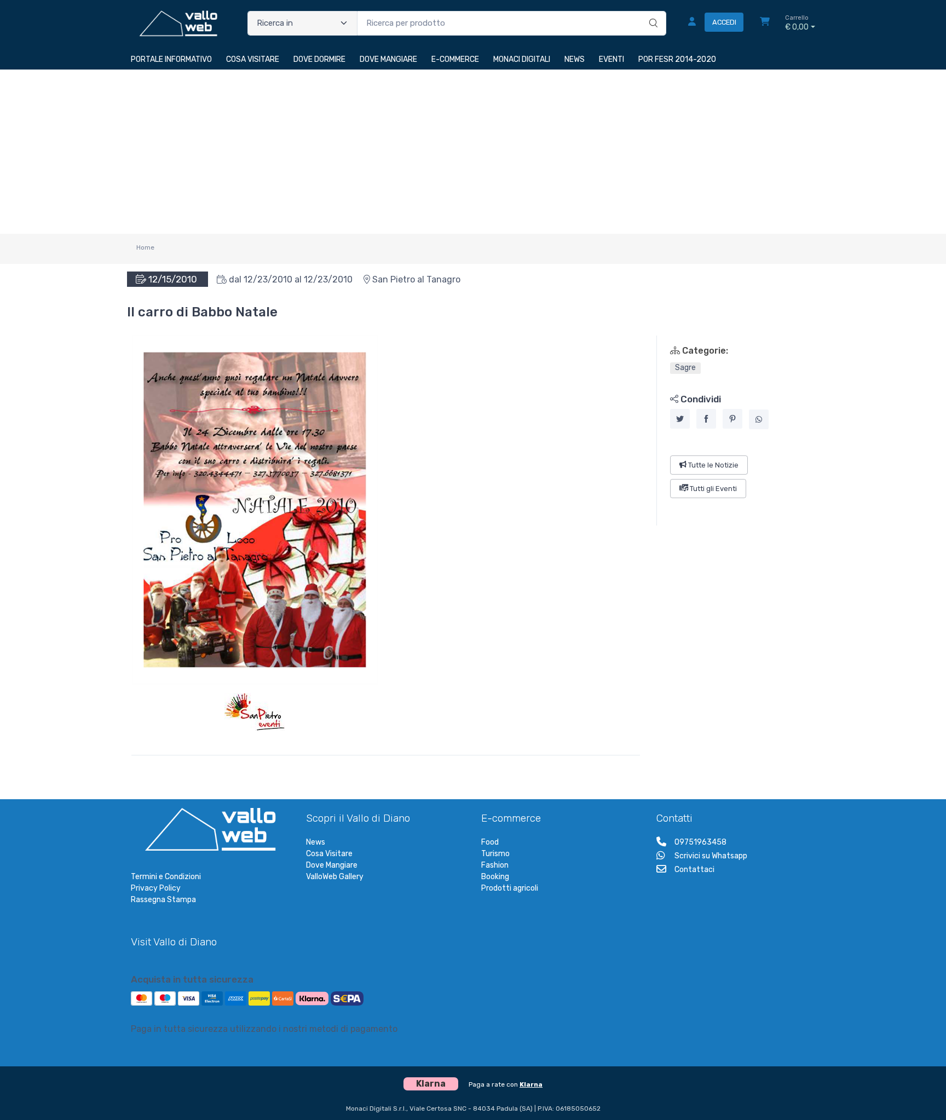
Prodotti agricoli (509, 888)
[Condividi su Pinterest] (732, 419)
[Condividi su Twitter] (680, 419)
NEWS (574, 59)
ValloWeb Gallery (335, 876)
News (315, 842)
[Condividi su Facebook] (706, 419)
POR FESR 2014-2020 (677, 59)
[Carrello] (764, 23)
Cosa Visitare (329, 853)
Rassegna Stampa (163, 899)
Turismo (495, 853)
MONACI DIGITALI (521, 59)
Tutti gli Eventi (712, 488)
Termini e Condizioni (166, 876)
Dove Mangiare (331, 865)
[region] (736, 431)
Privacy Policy (156, 888)
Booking (495, 876)
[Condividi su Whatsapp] (759, 419)
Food (490, 842)
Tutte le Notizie (713, 464)
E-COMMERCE (455, 59)
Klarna (531, 1084)
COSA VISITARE (252, 59)
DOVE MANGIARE (388, 59)
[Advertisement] (473, 151)
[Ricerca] (652, 12)
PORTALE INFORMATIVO (171, 59)
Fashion (495, 865)
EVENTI (611, 59)
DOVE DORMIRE (319, 59)
